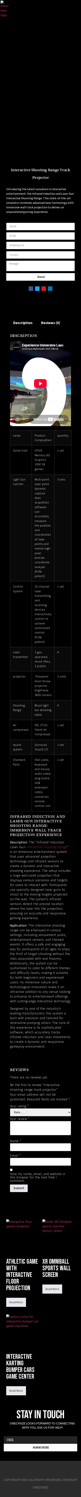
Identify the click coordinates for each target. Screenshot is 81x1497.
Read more (16, 1302)
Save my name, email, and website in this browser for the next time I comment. (37, 1177)
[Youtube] (34, 9)
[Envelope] (58, 1468)
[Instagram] (45, 9)
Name (15, 1141)
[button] (17, 9)
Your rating (19, 1106)
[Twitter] (37, 288)
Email (15, 1155)
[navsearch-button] (52, 9)
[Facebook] (29, 9)
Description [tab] (22, 323)
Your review (20, 1119)
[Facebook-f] (22, 1468)
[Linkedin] (40, 9)
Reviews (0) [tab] (50, 323)
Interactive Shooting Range (46, 847)
